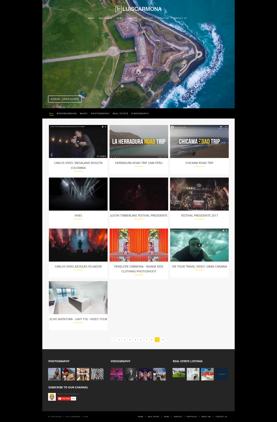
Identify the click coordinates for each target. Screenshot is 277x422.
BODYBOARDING (67, 113)
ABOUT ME (163, 18)
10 (163, 339)
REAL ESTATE (105, 18)
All (51, 113)
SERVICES (132, 18)
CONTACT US (180, 18)
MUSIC (84, 113)
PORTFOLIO (147, 18)
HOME (91, 18)
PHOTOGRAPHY (100, 113)
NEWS (120, 18)
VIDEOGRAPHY (140, 113)
